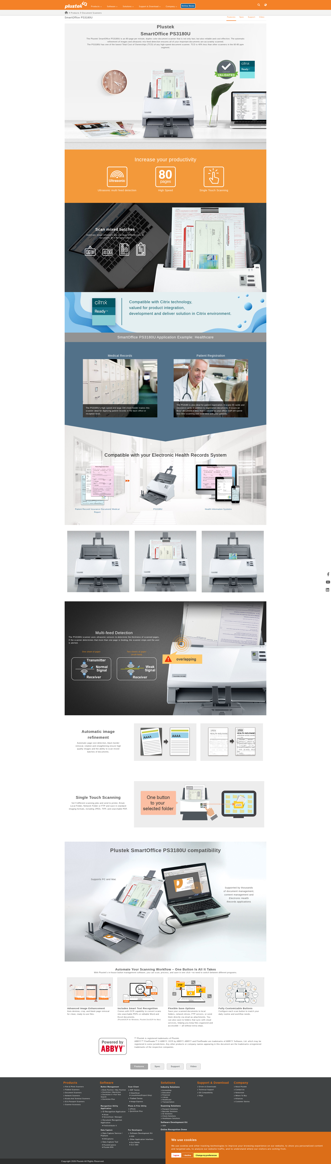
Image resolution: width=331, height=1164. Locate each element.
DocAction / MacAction (111, 1092)
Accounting (166, 1090)
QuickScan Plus (136, 1111)
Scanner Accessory (73, 1104)
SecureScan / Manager (112, 1117)
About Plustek (241, 1087)
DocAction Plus (108, 1099)
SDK (132, 1136)
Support (251, 17)
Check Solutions (169, 1116)
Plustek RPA (108, 1147)
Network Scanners (72, 1096)
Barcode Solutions (170, 1111)
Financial (166, 1095)
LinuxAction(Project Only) (141, 1095)
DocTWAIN (135, 1142)
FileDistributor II (110, 1126)
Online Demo (188, 6)
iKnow (105, 1115)
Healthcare (166, 1100)
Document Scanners (92, 13)
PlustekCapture (109, 1145)
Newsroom (239, 1093)
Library (165, 1097)
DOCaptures (108, 1139)
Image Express (136, 1102)
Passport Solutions (170, 1109)
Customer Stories (242, 1102)
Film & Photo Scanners (74, 1087)
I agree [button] (176, 1155)
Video (261, 17)
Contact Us (240, 1090)
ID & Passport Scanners (75, 1102)
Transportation (168, 1102)
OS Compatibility (205, 1093)
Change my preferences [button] (206, 1155)
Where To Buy (241, 1096)
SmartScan (135, 1093)
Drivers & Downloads (207, 1087)
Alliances (239, 1099)
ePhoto (132, 1109)
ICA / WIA (134, 1145)
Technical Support (206, 1090)
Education (166, 1093)
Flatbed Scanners (72, 1090)
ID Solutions (167, 1114)
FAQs (200, 1096)
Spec (241, 17)
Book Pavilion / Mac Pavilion (114, 1090)
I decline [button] (187, 1155)
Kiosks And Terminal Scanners (77, 1099)
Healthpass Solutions (171, 1118)
